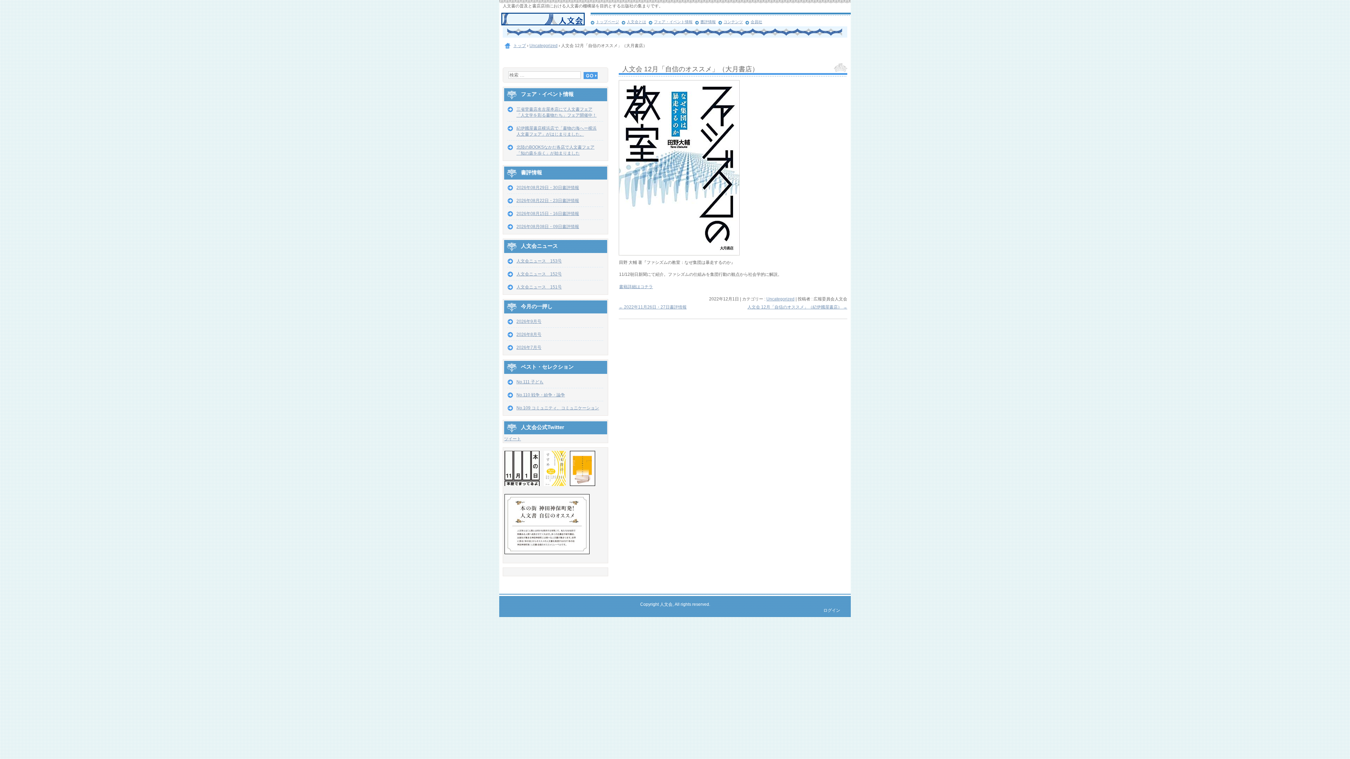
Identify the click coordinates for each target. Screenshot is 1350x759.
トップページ (607, 22)
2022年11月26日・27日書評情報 (653, 307)
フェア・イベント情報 (673, 22)
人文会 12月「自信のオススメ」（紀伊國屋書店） (797, 307)
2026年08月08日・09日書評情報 (547, 226)
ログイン (831, 610)
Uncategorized (780, 299)
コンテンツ (733, 22)
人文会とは (636, 22)
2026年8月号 (528, 334)
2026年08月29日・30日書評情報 (547, 187)
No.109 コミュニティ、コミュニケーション (557, 408)
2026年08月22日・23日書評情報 (547, 200)
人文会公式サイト (546, 19)
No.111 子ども (530, 381)
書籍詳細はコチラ (636, 286)
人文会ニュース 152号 (539, 274)
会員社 (756, 22)
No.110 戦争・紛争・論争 (540, 395)
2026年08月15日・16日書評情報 (547, 213)
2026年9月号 (528, 321)
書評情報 (708, 22)
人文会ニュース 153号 (539, 261)
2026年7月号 (528, 347)
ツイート (512, 438)
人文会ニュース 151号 (539, 287)
